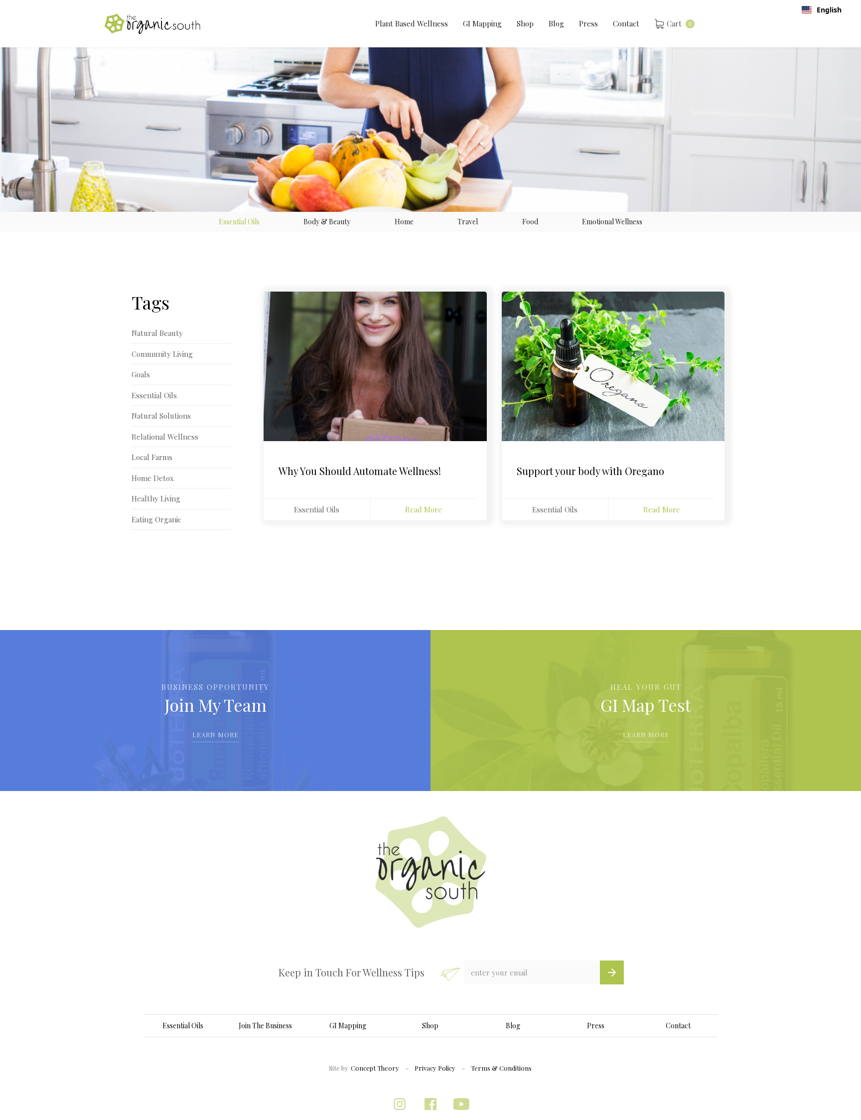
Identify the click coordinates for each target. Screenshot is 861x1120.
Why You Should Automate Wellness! (360, 471)
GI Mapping (482, 23)
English (829, 9)
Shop (525, 23)
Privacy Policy (435, 1068)
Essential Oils (316, 509)
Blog (556, 23)
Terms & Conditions (501, 1068)
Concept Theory (375, 1068)
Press (588, 23)
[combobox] (821, 10)
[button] (674, 23)
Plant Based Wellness (411, 23)
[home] (152, 24)
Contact (626, 23)
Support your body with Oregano (590, 471)
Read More (423, 509)
